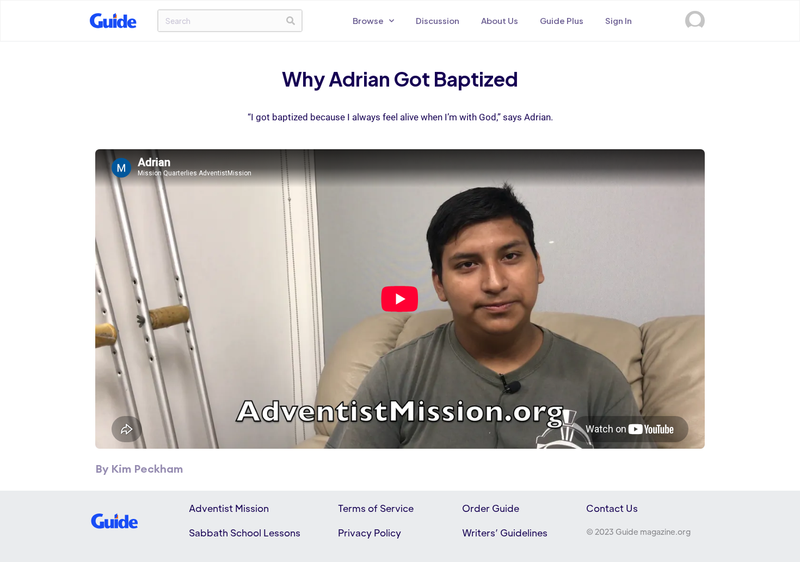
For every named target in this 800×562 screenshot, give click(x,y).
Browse (368, 20)
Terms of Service (376, 508)
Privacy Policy (369, 533)
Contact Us (612, 508)
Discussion (437, 20)
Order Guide (490, 508)
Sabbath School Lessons (244, 533)
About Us (499, 20)
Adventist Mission (229, 508)
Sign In (618, 20)
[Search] (290, 20)
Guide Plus (561, 20)
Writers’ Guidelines (504, 533)
